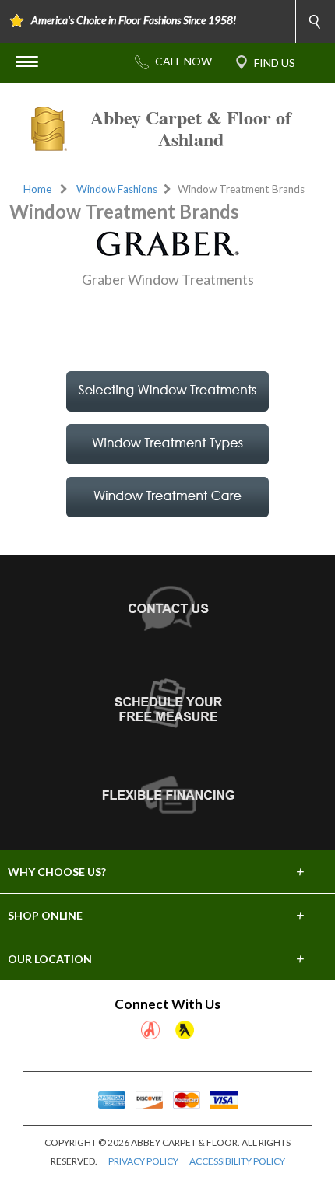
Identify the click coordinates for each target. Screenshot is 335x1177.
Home (37, 189)
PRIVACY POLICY (143, 1161)
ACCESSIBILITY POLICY (237, 1161)
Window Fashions (116, 189)
